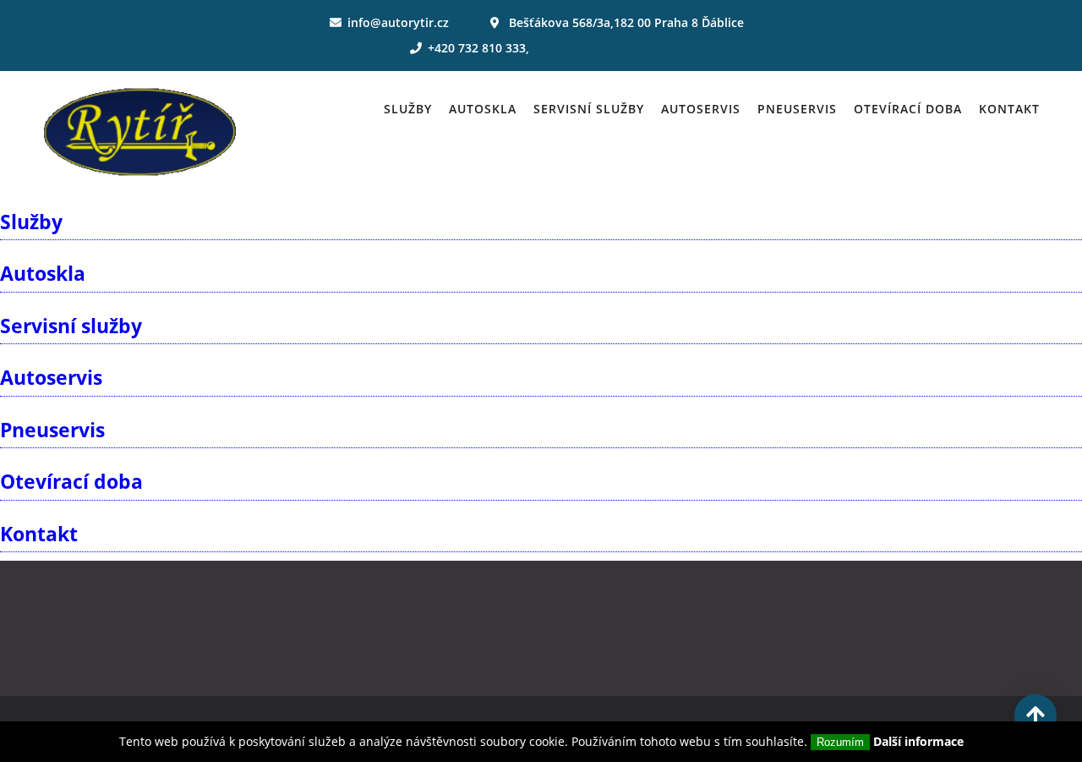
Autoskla (482, 109)
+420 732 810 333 (477, 48)
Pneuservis (797, 109)
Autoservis (700, 109)
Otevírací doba (908, 109)
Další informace (918, 741)
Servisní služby (588, 109)
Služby (408, 109)
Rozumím (840, 742)
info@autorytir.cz (398, 22)
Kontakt (1009, 109)
